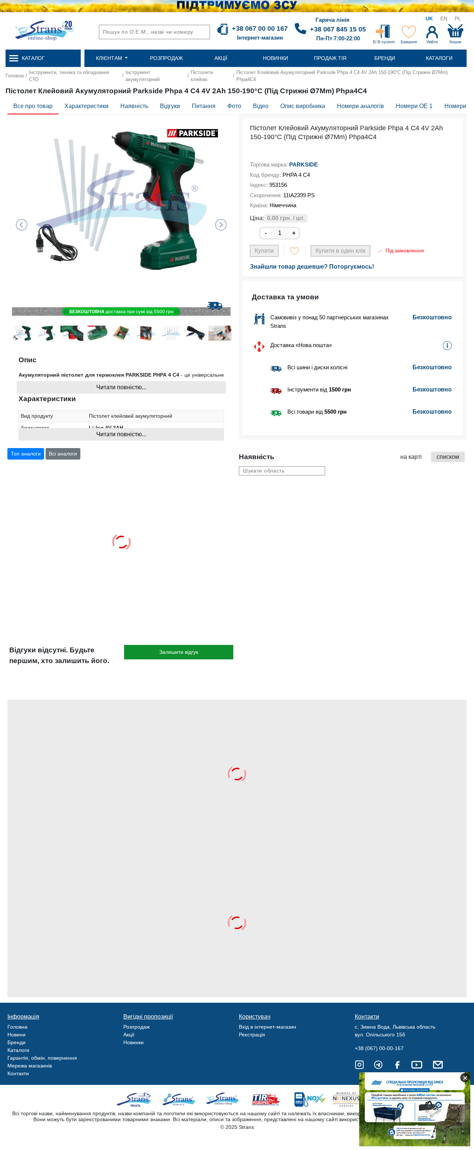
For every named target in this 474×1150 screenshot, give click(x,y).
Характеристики (86, 106)
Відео (260, 106)
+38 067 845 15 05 (338, 29)
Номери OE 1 (414, 106)
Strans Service (179, 1099)
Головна (15, 75)
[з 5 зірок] (252, 151)
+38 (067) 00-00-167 (379, 1048)
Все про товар (33, 106)
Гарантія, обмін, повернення (42, 1058)
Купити (264, 251)
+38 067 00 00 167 (260, 28)
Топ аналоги (26, 454)
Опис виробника (302, 106)
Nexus (353, 1099)
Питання (204, 106)
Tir (266, 1099)
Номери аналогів (360, 106)
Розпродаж (136, 1027)
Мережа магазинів (29, 1066)
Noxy (309, 1099)
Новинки (133, 1042)
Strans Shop (223, 1099)
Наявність (134, 106)
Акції (128, 1035)
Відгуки (170, 106)
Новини (16, 1035)
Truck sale (136, 1099)
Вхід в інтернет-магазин (267, 1027)
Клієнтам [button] (110, 58)
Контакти (18, 1073)
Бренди (16, 1042)
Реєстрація (252, 1035)
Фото (234, 106)
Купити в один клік (340, 251)
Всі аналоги (63, 454)
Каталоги (18, 1050)
